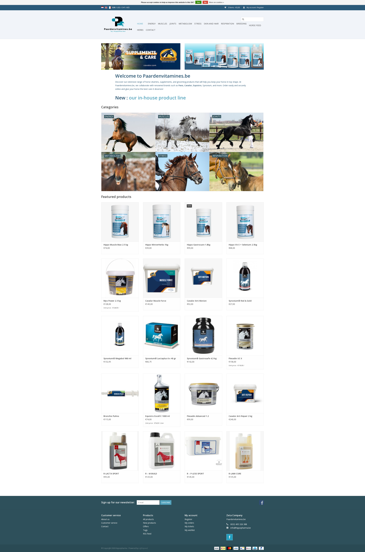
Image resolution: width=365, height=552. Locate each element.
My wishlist (190, 530)
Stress (197, 23)
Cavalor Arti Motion (197, 300)
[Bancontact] (242, 548)
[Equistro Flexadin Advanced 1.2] (203, 393)
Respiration (227, 23)
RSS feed (147, 533)
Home (140, 23)
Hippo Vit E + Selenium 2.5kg (243, 244)
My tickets (189, 526)
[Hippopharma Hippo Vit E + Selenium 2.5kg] (245, 221)
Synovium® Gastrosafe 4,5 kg (202, 358)
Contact (150, 30)
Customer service (109, 522)
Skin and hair (211, 23)
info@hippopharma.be (240, 527)
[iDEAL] (223, 548)
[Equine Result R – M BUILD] (162, 451)
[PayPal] (261, 548)
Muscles (162, 23)
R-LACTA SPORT (111, 473)
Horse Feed (255, 25)
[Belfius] (248, 548)
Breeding (241, 23)
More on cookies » (216, 2)
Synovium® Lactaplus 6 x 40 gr (160, 358)
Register (188, 519)
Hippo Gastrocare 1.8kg (198, 244)
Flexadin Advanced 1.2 (198, 416)
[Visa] (235, 548)
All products (148, 519)
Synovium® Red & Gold (240, 300)
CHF (123, 7)
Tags (145, 530)
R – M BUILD (151, 473)
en (106, 7)
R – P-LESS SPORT (195, 473)
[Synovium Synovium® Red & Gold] (245, 278)
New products (149, 522)
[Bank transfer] (216, 548)
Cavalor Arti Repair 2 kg (240, 416)
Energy (152, 23)
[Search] (243, 19)
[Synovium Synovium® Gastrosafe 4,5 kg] (203, 335)
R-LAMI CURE (235, 473)
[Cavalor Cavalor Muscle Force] (162, 278)
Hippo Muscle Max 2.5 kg (116, 244)
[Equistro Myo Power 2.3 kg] (120, 278)
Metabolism (185, 23)
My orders (189, 522)
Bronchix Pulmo (111, 416)
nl (102, 7)
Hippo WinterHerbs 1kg (156, 244)
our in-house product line (158, 97)
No (205, 2)
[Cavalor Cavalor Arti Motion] (203, 278)
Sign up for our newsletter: (118, 502)
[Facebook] (245, 537)
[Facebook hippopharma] (261, 502)
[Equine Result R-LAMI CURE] (245, 451)
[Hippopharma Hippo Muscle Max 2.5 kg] (120, 221)
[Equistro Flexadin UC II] (245, 335)
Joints (173, 23)
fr (110, 7)
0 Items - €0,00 (234, 7)
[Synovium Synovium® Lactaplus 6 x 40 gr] (162, 335)
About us (105, 519)
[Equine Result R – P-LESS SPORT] (203, 451)
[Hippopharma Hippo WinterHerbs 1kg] (162, 221)
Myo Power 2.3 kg (112, 300)
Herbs (140, 30)
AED (128, 7)
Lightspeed (143, 548)
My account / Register (255, 7)
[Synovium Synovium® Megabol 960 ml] (120, 335)
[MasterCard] (229, 548)
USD (119, 7)
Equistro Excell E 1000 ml (157, 416)
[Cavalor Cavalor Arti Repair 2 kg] (245, 393)
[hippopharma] (118, 25)
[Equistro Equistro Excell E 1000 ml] (162, 393)
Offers (146, 526)
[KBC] (255, 548)
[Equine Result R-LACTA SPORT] (120, 451)
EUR (114, 7)
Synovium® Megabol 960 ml (117, 358)
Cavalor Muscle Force (155, 300)
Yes (198, 2)
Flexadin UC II (235, 358)
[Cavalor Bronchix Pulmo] (120, 393)
